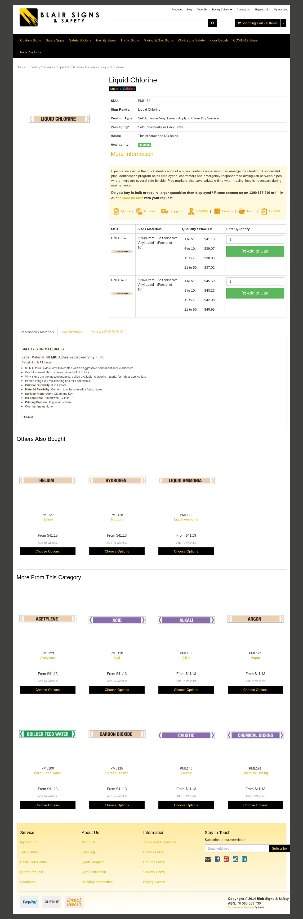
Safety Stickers (80, 40)
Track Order (29, 852)
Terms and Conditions (159, 842)
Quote (125, 211)
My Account (28, 842)
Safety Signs (55, 40)
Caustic (186, 773)
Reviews (97, 332)
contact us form (130, 198)
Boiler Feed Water (47, 773)
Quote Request (31, 872)
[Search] (212, 23)
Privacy (227, 211)
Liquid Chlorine (112, 67)
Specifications (72, 332)
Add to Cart (257, 251)
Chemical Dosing (255, 773)
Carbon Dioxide (117, 773)
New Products (30, 52)
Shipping (176, 211)
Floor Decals (218, 40)
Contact (150, 211)
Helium (47, 519)
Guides (274, 211)
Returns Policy (154, 862)
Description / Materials (37, 332)
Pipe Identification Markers (77, 67)
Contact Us (243, 9)
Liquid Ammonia (186, 519)
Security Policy (154, 872)
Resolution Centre (33, 862)
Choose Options (48, 551)
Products (177, 9)
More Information (132, 154)
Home (21, 67)
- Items (259, 23)
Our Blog (88, 852)
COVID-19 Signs (245, 40)
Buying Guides (221, 9)
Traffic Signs (129, 40)
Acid (117, 658)
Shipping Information (97, 882)
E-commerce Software (241, 907)
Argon (255, 658)
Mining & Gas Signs (158, 40)
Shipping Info (261, 9)
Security (202, 211)
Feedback (27, 882)
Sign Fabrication (94, 872)
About (251, 211)
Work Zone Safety (191, 40)
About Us (202, 9)
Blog (189, 9)
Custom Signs (30, 40)
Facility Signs (106, 40)
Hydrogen (117, 519)
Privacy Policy (153, 852)
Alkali (186, 658)
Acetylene (47, 658)
